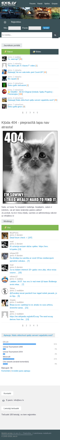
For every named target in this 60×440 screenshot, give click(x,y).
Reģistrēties (16, 22)
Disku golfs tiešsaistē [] (18, 84)
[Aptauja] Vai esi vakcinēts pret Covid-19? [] (27, 71)
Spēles (47, 4)
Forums (33, 4)
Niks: (6, 28)
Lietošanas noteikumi (42, 433)
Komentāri (5, 371)
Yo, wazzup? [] (15, 58)
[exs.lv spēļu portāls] (10, 4)
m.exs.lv (17, 433)
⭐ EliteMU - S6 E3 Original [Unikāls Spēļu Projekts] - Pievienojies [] (30, 92)
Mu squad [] (14, 78)
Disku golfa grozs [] (16, 105)
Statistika (27, 433)
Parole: (25, 28)
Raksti (39, 4)
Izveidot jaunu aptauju (21, 371)
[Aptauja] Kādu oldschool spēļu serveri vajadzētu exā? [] (32, 99)
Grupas (55, 4)
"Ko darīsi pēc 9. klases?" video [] (23, 65)
